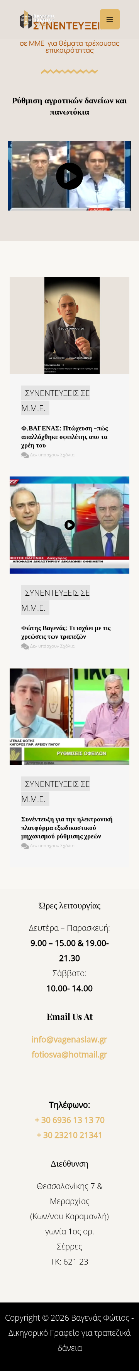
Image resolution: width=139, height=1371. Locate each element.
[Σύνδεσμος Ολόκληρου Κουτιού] (69, 376)
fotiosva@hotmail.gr (69, 1054)
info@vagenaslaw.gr (69, 1039)
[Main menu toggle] (110, 19)
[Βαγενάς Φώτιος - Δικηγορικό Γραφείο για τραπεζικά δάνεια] (38, 19)
